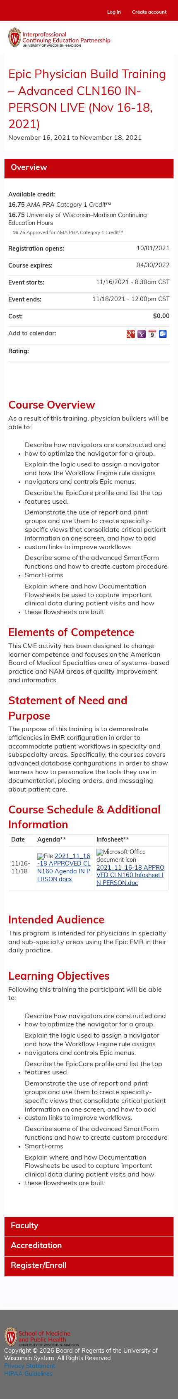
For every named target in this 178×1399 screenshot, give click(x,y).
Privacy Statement (29, 1366)
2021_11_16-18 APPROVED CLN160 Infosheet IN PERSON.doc (130, 876)
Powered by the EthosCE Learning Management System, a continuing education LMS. (144, 1393)
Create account (149, 12)
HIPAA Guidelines (28, 1374)
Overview (29, 168)
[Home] (89, 35)
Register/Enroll (39, 1266)
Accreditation (36, 1246)
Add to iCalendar (152, 334)
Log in (114, 12)
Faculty (24, 1226)
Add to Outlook (163, 334)
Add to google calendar (131, 334)
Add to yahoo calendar (141, 334)
